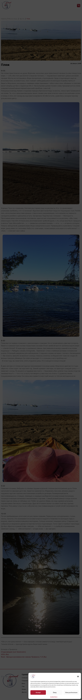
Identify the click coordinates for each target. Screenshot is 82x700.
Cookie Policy (53, 697)
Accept (38, 692)
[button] (78, 676)
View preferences (71, 692)
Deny (54, 692)
